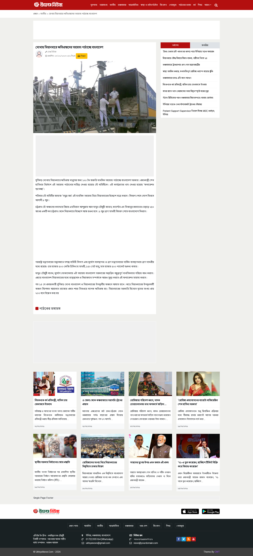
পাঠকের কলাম (185, 5)
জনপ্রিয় (205, 45)
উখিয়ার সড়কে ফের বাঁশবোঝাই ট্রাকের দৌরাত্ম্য (182, 104)
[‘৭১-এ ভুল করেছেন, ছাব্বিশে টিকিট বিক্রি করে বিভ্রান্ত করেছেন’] (198, 445)
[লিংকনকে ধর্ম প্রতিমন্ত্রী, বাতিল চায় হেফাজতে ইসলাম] (55, 383)
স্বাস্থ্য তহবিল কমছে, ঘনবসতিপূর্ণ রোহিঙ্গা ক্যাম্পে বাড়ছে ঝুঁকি (188, 71)
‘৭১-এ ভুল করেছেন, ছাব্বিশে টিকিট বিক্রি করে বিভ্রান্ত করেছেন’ (198, 464)
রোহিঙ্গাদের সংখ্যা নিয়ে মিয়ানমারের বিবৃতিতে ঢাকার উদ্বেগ (99, 464)
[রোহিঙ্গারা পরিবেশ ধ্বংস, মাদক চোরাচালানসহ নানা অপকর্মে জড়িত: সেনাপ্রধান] (150, 383)
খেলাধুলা (172, 5)
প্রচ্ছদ (35, 13)
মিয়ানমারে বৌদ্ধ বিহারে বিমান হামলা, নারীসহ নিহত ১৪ (185, 58)
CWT (217, 551)
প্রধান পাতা (73, 525)
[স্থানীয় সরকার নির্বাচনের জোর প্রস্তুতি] (55, 445)
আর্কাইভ (87, 525)
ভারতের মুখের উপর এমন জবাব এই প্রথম (149, 462)
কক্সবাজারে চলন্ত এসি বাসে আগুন (177, 78)
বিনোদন (163, 5)
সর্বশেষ (175, 45)
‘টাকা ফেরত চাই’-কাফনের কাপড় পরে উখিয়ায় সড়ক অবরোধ (188, 51)
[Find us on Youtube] (193, 539)
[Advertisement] (126, 29)
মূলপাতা (94, 5)
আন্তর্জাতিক (133, 5)
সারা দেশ (143, 525)
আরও (207, 5)
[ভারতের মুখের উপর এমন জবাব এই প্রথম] (150, 445)
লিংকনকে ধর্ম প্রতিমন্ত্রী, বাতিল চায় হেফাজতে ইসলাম (185, 84)
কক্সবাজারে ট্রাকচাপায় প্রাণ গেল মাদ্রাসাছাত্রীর (181, 64)
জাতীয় (113, 5)
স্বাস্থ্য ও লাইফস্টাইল (149, 5)
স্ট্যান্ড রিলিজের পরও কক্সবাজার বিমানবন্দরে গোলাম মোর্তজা (188, 97)
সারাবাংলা (103, 5)
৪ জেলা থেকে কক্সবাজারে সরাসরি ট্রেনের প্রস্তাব (102, 402)
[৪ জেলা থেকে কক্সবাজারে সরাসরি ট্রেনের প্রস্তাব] (102, 383)
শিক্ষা (200, 5)
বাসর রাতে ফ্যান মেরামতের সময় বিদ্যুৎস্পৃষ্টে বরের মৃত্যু (186, 91)
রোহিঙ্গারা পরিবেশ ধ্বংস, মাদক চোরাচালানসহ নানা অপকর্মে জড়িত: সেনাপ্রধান (147, 402)
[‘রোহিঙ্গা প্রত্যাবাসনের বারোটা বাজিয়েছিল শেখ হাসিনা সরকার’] (198, 383)
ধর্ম (194, 5)
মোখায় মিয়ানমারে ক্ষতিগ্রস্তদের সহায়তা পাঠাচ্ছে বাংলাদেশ (69, 47)
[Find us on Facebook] (178, 539)
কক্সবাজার (122, 5)
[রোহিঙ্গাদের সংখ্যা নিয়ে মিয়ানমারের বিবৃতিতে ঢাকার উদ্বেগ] (102, 445)
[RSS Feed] (188, 539)
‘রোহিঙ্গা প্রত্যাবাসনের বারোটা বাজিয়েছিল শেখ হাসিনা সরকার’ (198, 402)
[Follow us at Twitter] (183, 539)
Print (83, 56)
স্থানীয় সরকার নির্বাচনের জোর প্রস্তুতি (52, 462)
